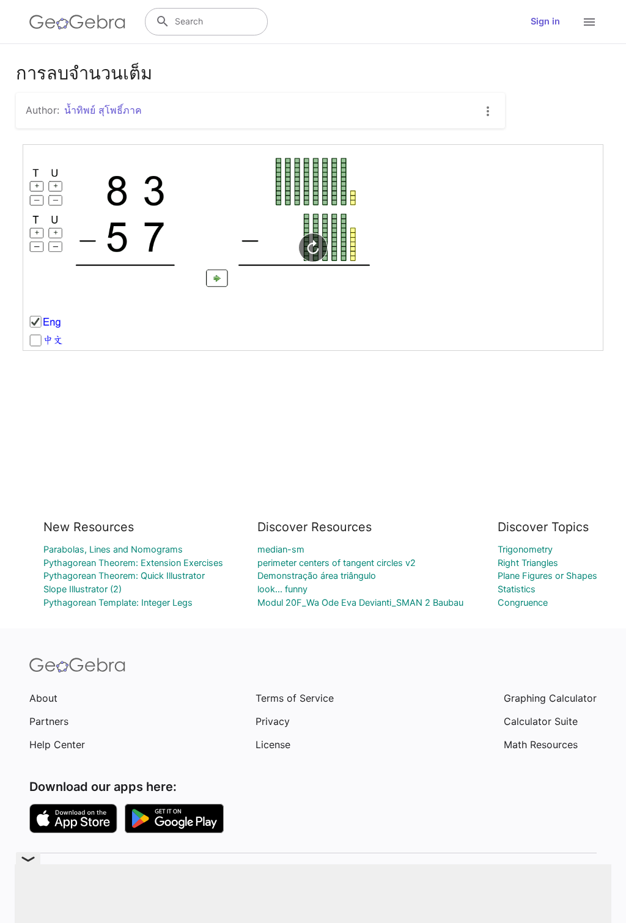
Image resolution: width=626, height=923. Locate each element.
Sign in (545, 21)
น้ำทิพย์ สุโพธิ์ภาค (103, 110)
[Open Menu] (589, 22)
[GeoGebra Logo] (77, 22)
